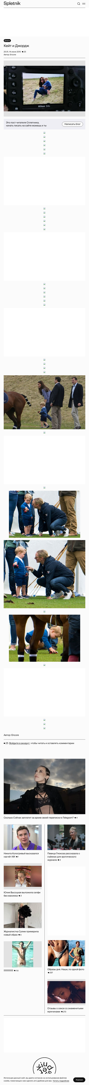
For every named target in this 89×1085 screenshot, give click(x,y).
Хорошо (79, 1080)
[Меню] (83, 3)
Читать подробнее (61, 1081)
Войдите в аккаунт (19, 743)
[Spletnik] (12, 3)
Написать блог (72, 124)
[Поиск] (78, 3)
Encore (15, 735)
